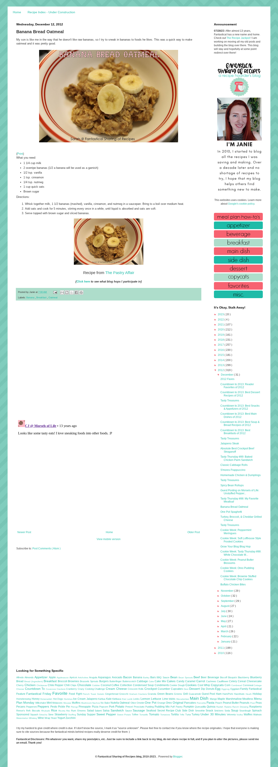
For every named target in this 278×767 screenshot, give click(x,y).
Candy (181, 681)
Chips (73, 685)
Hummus (68, 699)
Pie (68, 706)
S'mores (82, 710)
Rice (54, 710)
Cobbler (96, 685)
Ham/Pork (228, 694)
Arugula (93, 677)
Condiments (162, 685)
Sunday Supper (86, 714)
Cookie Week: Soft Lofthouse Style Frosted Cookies (240, 540)
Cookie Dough (177, 685)
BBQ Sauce (163, 677)
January (226, 641)
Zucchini (71, 717)
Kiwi (124, 699)
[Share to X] (72, 292)
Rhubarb (46, 711)
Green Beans (165, 693)
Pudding (150, 706)
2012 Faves (227, 379)
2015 (221, 354)
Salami (99, 710)
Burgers (104, 681)
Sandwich (118, 710)
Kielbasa (117, 699)
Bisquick (233, 677)
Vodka (240, 714)
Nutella (115, 702)
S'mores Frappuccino (232, 469)
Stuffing (72, 714)
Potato (120, 706)
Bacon (128, 677)
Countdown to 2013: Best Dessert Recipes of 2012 (240, 394)
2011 (221, 647)
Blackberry (244, 677)
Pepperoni (32, 706)
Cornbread (237, 685)
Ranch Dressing (240, 707)
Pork (112, 706)
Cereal (242, 681)
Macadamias (183, 699)
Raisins (228, 707)
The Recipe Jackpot (239, 37)
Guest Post (209, 693)
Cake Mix (161, 681)
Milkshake (41, 702)
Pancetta (202, 703)
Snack (210, 710)
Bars (153, 677)
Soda (228, 710)
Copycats (218, 685)
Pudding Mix (162, 706)
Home (17, 12)
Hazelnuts (239, 694)
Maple (222, 698)
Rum (74, 710)
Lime (165, 698)
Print (20, 153)
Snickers (219, 710)
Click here (83, 281)
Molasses (57, 702)
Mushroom (86, 703)
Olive (134, 702)
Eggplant (235, 689)
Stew (51, 714)
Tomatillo (144, 714)
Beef (197, 677)
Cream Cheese (117, 688)
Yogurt (61, 717)
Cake (152, 681)
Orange (161, 702)
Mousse (67, 703)
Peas (259, 702)
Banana (30, 297)
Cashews (211, 681)
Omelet (141, 702)
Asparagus (105, 677)
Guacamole (195, 694)
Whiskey (33, 718)
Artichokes (83, 677)
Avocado (117, 677)
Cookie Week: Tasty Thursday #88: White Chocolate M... (240, 553)
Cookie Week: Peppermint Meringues (235, 532)
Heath (249, 694)
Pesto (54, 706)
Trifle (182, 714)
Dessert (195, 688)
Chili (67, 685)
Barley (146, 677)
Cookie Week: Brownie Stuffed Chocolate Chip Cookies (238, 578)
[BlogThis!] (67, 292)
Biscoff (224, 677)
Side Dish (188, 710)
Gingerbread (112, 694)
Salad (91, 710)
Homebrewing (24, 699)
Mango (214, 699)
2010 (221, 653)
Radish (220, 707)
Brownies (74, 681)
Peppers (44, 706)
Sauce (129, 710)
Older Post (193, 532)
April (224, 626)
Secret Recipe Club (169, 710)
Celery (233, 681)
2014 (221, 360)
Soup (235, 710)
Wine (41, 717)
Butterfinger (115, 681)
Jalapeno (92, 698)
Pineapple (85, 706)
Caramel (190, 681)
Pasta (211, 702)
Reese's (21, 710)
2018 (221, 339)
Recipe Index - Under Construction (51, 12)
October (226, 595)
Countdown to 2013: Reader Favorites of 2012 (237, 386)
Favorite (60, 693)
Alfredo (20, 677)
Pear (253, 703)
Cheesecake (254, 681)
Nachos (96, 703)
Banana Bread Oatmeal (234, 506)
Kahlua (102, 699)
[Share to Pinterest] (81, 292)
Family (244, 688)
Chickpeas (42, 685)
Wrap (48, 718)
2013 (221, 365)
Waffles (248, 714)
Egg (218, 688)
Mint (49, 702)
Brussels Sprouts (89, 681)
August (225, 606)
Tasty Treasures (229, 400)
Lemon (146, 698)
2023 (221, 314)
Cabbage (143, 681)
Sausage (139, 710)
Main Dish (200, 698)
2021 (221, 324)
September (228, 601)
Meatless (248, 698)
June (224, 616)
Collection (126, 685)
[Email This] (62, 292)
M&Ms (172, 699)
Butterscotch (129, 681)
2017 (221, 344)
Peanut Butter (231, 702)
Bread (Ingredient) (34, 681)
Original (178, 702)
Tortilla (175, 714)
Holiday (257, 693)
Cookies (191, 685)
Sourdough (245, 710)
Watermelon (22, 718)
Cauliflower (223, 681)
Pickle (62, 706)
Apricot (74, 677)
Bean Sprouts (186, 677)
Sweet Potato (124, 714)
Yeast (54, 718)
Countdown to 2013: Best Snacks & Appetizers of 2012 (240, 407)
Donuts (210, 688)
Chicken (31, 685)
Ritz (68, 711)
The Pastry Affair (119, 273)
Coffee (115, 685)
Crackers (61, 689)
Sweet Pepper (106, 714)
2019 (221, 334)
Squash (34, 714)
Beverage (214, 677)
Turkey (196, 714)
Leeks (137, 699)
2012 (221, 370)
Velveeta (232, 714)
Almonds (30, 677)
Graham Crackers (138, 694)
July (223, 611)
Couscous (51, 689)
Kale (109, 698)
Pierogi (75, 707)
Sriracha (43, 714)
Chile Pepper (56, 685)
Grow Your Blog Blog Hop (235, 546)
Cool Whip (204, 685)
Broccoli (63, 681)
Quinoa (211, 706)
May (224, 621)
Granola (152, 694)
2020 (221, 329)
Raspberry (255, 706)
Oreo (169, 702)
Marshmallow (234, 698)
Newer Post (24, 532)
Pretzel (129, 706)
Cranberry (72, 689)
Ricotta (62, 711)
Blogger (177, 756)
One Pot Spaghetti (231, 511)
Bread (20, 681)
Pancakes (190, 702)
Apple (53, 677)
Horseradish (46, 699)
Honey (36, 698)
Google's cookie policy (241, 203)
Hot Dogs (58, 699)
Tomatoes (165, 714)
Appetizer (42, 677)
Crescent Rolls (136, 689)
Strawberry (61, 714)
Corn (228, 685)
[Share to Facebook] (76, 292)
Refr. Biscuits (33, 710)
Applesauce (63, 677)
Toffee (135, 714)
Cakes (172, 681)
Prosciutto (139, 706)
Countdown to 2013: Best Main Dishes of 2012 (238, 415)
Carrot (201, 681)
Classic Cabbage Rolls (234, 464)
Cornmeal (248, 685)
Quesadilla (201, 706)
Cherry (20, 685)
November (227, 590)
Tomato (154, 714)
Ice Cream (79, 698)
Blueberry (256, 677)
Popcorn (104, 706)
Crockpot (151, 688)
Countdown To (35, 688)
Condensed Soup (144, 685)
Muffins (76, 702)
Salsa (107, 710)
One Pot (151, 702)
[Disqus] (108, 360)
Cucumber (164, 688)
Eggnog (226, 689)
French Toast (90, 694)
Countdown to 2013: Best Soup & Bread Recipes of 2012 (240, 423)
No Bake (106, 702)
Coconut (106, 685)
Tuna (188, 714)
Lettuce (156, 698)
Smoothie (200, 710)
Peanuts (245, 702)
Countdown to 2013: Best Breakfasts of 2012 (235, 432)
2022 (221, 319)
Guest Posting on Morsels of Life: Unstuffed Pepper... (239, 492)
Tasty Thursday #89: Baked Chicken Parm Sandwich (236, 458)
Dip (203, 688)
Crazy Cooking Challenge (92, 689)
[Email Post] (55, 292)
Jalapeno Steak (229, 443)
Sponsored (23, 714)
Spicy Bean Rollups (232, 485)
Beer (204, 677)
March (225, 631)
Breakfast (41, 297)
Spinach (257, 710)
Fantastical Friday (39, 693)
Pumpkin (189, 706)
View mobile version (109, 539)
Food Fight (76, 693)
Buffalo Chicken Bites (233, 584)
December (227, 374)
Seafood (151, 710)
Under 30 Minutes (213, 714)
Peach (219, 702)
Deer (186, 689)
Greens (178, 694)
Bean (174, 677)
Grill (186, 693)
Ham (219, 693)
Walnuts (257, 714)
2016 (221, 349)
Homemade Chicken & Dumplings (240, 475)
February (226, 636)
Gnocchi (124, 694)
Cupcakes (177, 688)
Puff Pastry (176, 706)
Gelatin (101, 694)
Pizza (95, 706)
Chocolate (84, 685)
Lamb (130, 699)
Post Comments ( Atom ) (46, 548)
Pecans (21, 706)
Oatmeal (52, 297)
